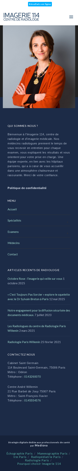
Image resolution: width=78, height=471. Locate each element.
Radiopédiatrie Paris (46, 457)
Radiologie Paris (37, 460)
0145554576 (32, 400)
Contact (13, 254)
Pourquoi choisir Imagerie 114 (39, 463)
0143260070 (32, 376)
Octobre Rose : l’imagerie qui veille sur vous (35, 278)
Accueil (12, 209)
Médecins (14, 243)
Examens (13, 231)
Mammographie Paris (52, 453)
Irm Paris (20, 457)
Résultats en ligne (40, 4)
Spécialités (14, 220)
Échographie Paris (19, 453)
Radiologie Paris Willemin (24, 342)
